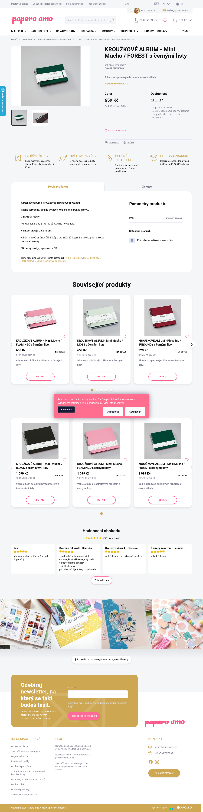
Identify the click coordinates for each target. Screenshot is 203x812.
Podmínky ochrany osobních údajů (28, 779)
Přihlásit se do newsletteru (84, 716)
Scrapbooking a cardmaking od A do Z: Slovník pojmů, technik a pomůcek (73, 747)
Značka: (114, 68)
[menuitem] (19, 31)
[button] (92, 390)
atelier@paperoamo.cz (166, 747)
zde (122, 402)
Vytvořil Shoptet (159, 807)
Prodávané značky (97, 4)
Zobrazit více (101, 580)
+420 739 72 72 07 (164, 753)
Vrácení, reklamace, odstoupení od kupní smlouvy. (28, 773)
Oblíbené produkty (20, 789)
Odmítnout (113, 411)
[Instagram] (157, 761)
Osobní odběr (17, 784)
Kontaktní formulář (164, 773)
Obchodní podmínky (21, 766)
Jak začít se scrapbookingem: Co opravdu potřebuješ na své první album (71, 766)
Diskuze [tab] (146, 186)
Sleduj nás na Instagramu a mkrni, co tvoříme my (104, 659)
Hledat (112, 20)
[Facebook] (150, 761)
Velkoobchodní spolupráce (24, 794)
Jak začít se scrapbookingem (47, 4)
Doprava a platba (19, 4)
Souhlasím (135, 411)
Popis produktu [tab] (58, 186)
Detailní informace (114, 84)
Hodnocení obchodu (101, 530)
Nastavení (66, 409)
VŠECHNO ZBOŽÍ (73, 258)
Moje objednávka (74, 4)
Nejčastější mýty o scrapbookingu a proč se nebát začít (72, 756)
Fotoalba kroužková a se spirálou (49, 261)
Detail (40, 376)
